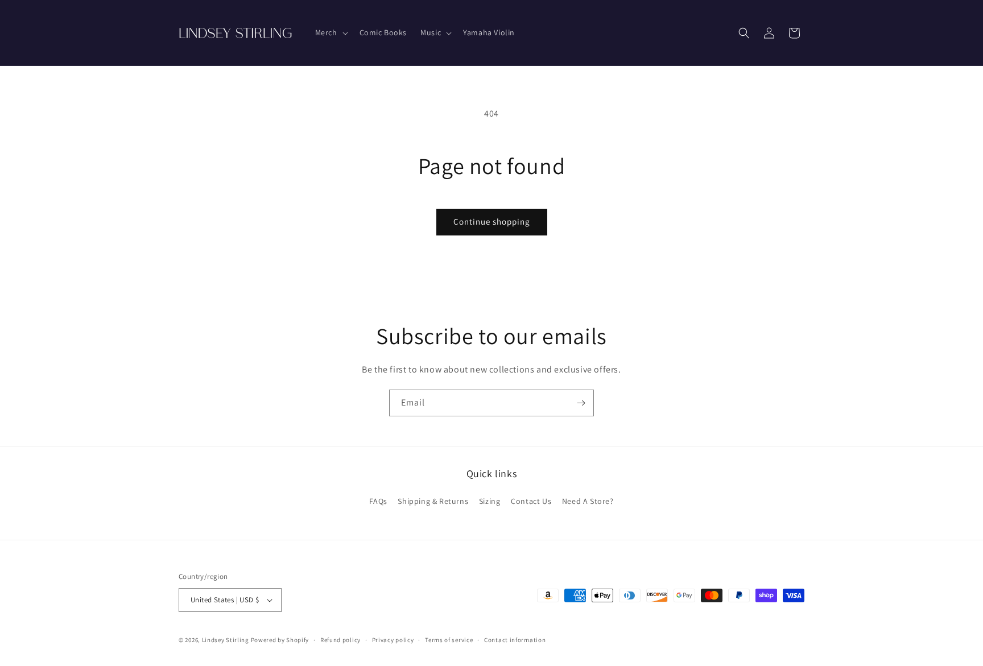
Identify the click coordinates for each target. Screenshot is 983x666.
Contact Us (531, 501)
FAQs (378, 501)
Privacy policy (393, 640)
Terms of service (449, 640)
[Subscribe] (580, 403)
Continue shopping (491, 221)
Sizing (490, 501)
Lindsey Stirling (225, 640)
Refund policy (340, 640)
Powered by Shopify (280, 640)
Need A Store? (588, 501)
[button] (330, 32)
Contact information (515, 640)
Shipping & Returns (433, 501)
